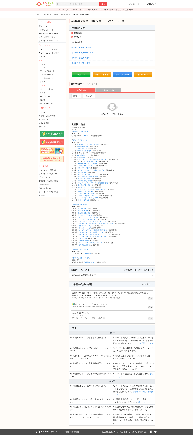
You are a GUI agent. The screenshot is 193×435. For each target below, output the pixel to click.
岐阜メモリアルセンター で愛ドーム (88, 144)
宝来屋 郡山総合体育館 (84, 151)
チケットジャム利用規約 (48, 174)
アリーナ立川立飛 (83, 200)
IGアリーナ (87, 136)
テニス (42, 82)
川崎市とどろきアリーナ (85, 191)
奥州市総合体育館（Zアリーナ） (88, 163)
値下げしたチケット (46, 30)
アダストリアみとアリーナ (86, 193)
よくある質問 (44, 123)
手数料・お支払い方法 (47, 116)
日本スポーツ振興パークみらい (87, 196)
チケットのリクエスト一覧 (48, 41)
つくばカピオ (82, 208)
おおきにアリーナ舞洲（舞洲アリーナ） (91, 232)
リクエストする (101, 74)
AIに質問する (44, 119)
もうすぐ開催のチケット (48, 37)
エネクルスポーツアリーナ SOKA (88, 198)
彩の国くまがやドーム (85, 187)
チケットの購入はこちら (143, 343)
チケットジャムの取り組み (48, 192)
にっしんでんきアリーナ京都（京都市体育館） (93, 230)
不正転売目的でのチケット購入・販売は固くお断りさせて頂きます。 (125, 432)
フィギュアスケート (47, 71)
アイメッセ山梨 (82, 148)
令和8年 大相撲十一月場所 (82, 52)
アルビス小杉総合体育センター (88, 219)
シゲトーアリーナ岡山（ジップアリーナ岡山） (93, 236)
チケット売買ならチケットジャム (45, 4)
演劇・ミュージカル (46, 103)
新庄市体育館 (81, 157)
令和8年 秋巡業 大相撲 (80, 58)
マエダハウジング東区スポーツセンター (91, 243)
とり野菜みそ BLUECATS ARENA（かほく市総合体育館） (97, 223)
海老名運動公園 (83, 211)
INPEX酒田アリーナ (83, 155)
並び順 (75, 96)
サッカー (43, 64)
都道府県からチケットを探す (49, 33)
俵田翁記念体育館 (84, 245)
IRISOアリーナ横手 (84, 168)
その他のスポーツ (46, 78)
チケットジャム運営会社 (48, 170)
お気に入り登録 (122, 74)
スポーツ (42, 60)
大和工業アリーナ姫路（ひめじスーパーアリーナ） (94, 234)
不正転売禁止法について (48, 188)
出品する (81, 74)
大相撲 (42, 85)
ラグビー (43, 93)
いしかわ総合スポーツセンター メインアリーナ (93, 221)
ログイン (141, 4)
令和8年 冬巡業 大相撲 (80, 63)
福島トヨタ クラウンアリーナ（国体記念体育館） (93, 183)
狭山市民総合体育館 (84, 213)
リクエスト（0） (108, 90)
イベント (42, 56)
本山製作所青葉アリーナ (91, 161)
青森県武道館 (82, 172)
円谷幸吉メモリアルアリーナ (87, 166)
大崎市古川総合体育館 (85, 181)
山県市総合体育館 (82, 146)
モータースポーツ (46, 75)
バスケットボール (46, 89)
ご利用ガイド (151, 4)
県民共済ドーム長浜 (85, 228)
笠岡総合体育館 (84, 241)
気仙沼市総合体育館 (84, 179)
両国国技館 (87, 253)
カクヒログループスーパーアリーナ (89, 174)
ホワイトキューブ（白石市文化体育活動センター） (93, 159)
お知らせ (42, 127)
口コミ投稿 (143, 74)
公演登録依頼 (44, 184)
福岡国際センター (89, 262)
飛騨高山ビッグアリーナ (86, 226)
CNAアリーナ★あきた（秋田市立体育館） (91, 170)
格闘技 (42, 100)
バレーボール (45, 96)
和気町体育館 (83, 238)
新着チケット (44, 26)
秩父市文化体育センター (85, 215)
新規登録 (132, 4)
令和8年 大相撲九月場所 (81, 47)
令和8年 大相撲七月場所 (80, 131)
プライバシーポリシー (47, 177)
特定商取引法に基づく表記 (48, 181)
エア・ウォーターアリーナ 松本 (89, 217)
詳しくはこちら (144, 402)
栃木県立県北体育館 (84, 185)
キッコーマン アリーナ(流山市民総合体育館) (92, 189)
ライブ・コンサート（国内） (49, 49)
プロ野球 (43, 67)
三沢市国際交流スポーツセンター (88, 176)
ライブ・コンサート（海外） (49, 53)
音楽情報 (42, 195)
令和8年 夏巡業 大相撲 (80, 140)
